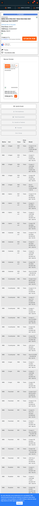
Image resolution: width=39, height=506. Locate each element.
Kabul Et (19, 503)
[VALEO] (37, 17)
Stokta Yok (29, 39)
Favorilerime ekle (9, 52)
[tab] (18, 106)
